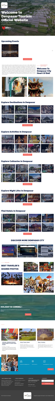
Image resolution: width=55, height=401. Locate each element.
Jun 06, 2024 (3, 346)
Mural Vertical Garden (7, 120)
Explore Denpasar (14, 5)
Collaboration (35, 5)
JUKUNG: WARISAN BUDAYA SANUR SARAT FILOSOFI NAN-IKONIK (9, 343)
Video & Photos (22, 5)
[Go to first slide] (52, 173)
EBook (49, 5)
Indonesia (52, 0)
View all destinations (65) (27, 125)
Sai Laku (17, 179)
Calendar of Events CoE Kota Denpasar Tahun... (10, 52)
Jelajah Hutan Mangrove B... (21, 140)
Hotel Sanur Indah (32, 229)
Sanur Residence (32, 219)
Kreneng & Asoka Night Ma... (47, 199)
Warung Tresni (18, 170)
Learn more (50, 369)
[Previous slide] (2, 50)
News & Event (28, 5)
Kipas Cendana (41, 342)
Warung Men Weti (45, 170)
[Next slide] (52, 50)
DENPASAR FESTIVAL (33, 140)
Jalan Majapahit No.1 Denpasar (19, 383)
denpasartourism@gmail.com (19, 385)
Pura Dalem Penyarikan (33, 120)
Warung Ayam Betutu (33, 179)
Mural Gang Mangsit (19, 111)
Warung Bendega (6, 179)
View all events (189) (27, 59)
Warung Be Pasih (32, 170)
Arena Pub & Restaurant (33, 199)
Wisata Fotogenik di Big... (20, 149)
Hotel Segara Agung (19, 229)
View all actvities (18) (27, 154)
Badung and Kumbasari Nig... (8, 199)
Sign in (46, 0)
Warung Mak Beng (6, 170)
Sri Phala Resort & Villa (7, 229)
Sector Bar (18, 199)
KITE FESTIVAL (44, 149)
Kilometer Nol (5, 111)
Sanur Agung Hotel (45, 229)
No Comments (8, 346)
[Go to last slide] (2, 114)
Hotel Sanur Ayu (45, 219)
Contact (41, 5)
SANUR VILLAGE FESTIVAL (47, 140)
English (49, 0)
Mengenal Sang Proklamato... (6, 140)
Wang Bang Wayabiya (33, 111)
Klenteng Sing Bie (45, 120)
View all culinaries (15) (27, 184)
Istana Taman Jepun (25, 342)
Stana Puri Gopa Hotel (7, 219)
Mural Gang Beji (19, 120)
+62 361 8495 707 (17, 382)
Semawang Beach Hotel (20, 219)
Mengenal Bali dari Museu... (8, 149)
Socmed (45, 5)
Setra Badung (44, 111)
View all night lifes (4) (27, 204)
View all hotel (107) (28, 233)
